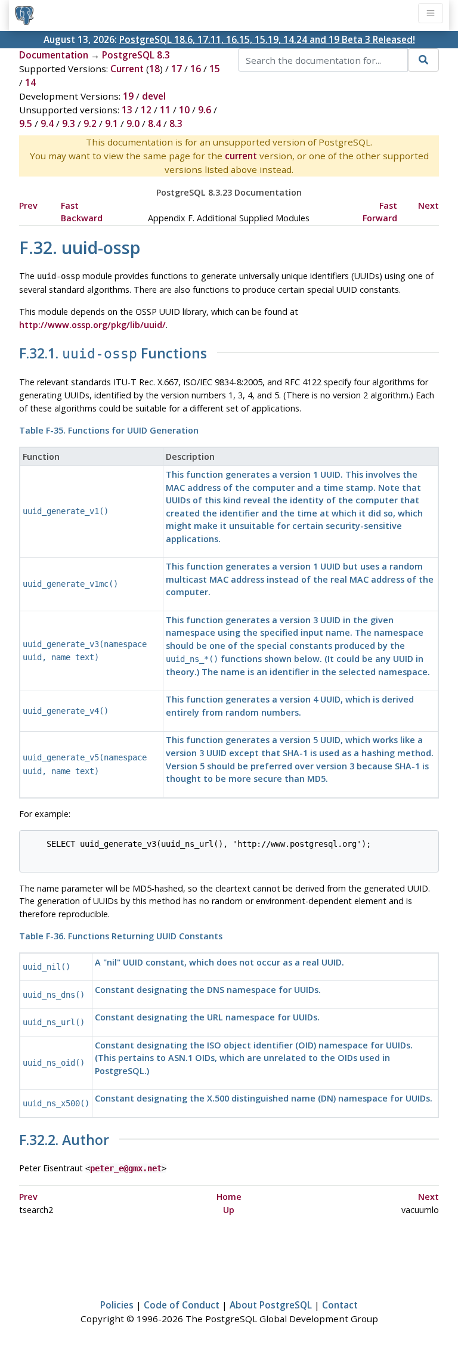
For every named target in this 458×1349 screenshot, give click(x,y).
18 (154, 69)
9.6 (204, 110)
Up (228, 1209)
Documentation (53, 55)
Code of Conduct (181, 1305)
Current (127, 69)
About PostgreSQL (271, 1305)
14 (30, 82)
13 (127, 110)
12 (146, 110)
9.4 (47, 123)
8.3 (175, 123)
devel (154, 96)
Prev (28, 205)
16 (195, 69)
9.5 (25, 123)
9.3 (68, 123)
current (241, 156)
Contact (340, 1305)
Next (428, 205)
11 (165, 110)
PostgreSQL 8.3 (136, 55)
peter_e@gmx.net (126, 1168)
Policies (117, 1305)
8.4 (154, 123)
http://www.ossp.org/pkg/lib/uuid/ (92, 324)
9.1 (111, 123)
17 (176, 69)
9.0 (133, 123)
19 (128, 96)
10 (184, 110)
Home (229, 1196)
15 (214, 69)
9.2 (90, 123)
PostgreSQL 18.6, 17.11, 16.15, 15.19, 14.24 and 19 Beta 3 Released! (267, 39)
